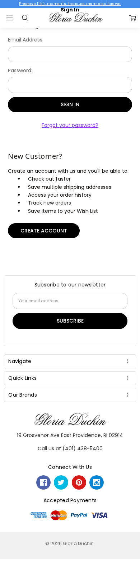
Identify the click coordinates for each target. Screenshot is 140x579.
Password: (20, 70)
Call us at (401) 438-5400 (70, 448)
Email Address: (25, 39)
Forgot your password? (70, 125)
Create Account (43, 230)
